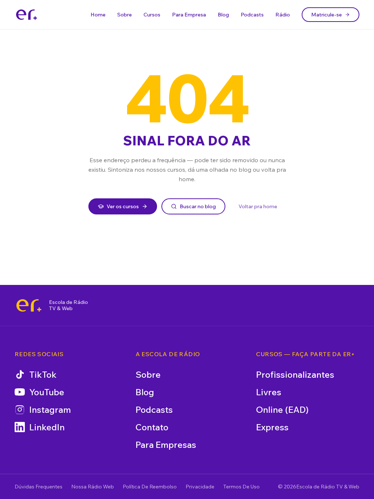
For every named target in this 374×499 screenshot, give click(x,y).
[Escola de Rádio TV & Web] (29, 305)
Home (98, 14)
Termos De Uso (241, 486)
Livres (268, 391)
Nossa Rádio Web (92, 486)
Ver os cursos (123, 206)
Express (272, 427)
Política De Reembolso (150, 486)
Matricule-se (326, 14)
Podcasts (252, 14)
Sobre (124, 14)
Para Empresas (166, 444)
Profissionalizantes (295, 374)
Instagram (50, 409)
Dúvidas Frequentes (38, 486)
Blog (223, 14)
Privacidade (200, 486)
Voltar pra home (257, 206)
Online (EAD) (282, 409)
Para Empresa (189, 14)
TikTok (43, 374)
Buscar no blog (198, 206)
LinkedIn (47, 427)
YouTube (46, 391)
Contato (152, 427)
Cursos (152, 14)
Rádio (282, 14)
